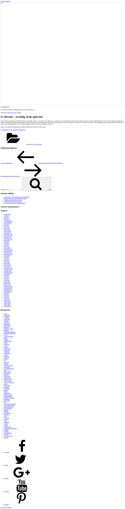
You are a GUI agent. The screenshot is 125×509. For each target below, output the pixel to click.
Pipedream (7, 388)
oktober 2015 (7, 237)
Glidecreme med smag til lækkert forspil (15, 203)
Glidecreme (7, 353)
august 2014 (7, 255)
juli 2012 (6, 294)
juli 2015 (6, 242)
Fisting (6, 347)
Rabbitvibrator (8, 396)
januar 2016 (7, 232)
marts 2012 (7, 300)
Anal (5, 313)
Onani (5, 384)
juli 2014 (6, 257)
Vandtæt (6, 430)
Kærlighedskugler (9, 368)
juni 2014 (6, 258)
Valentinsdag (7, 427)
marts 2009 (7, 304)
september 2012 (8, 291)
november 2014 (8, 251)
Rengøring (7, 399)
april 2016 (7, 228)
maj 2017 (6, 217)
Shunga (6, 410)
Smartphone (7, 413)
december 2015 (8, 234)
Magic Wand (7, 371)
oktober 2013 (7, 271)
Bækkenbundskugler (9, 332)
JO (5, 361)
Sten (5, 416)
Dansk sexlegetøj (8, 336)
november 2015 (8, 235)
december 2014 (8, 249)
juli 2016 (6, 225)
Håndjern (6, 356)
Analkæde (7, 316)
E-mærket (6, 344)
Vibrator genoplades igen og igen (13, 200)
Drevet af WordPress (6, 507)
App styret (7, 322)
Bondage (6, 327)
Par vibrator (7, 385)
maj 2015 (6, 245)
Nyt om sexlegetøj (37, 144)
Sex (5, 402)
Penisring (6, 387)
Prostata (6, 390)
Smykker (6, 414)
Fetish (5, 345)
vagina (6, 425)
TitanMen (6, 422)
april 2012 (7, 298)
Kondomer (7, 367)
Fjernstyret (7, 350)
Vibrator (6, 431)
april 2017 (7, 219)
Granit (5, 355)
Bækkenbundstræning (10, 333)
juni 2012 (6, 295)
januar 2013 (7, 285)
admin (19, 112)
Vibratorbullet (7, 433)
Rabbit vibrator (8, 394)
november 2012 (8, 288)
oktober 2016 (7, 220)
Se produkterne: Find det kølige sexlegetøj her (13, 130)
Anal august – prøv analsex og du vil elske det (16, 197)
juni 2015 (6, 243)
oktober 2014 (7, 252)
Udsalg (6, 424)
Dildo (5, 338)
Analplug (6, 318)
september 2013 (8, 272)
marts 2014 (7, 263)
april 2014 (7, 262)
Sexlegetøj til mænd (9, 405)
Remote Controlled (9, 398)
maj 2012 (6, 297)
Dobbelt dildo (7, 341)
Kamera (6, 364)
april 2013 (7, 280)
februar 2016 (7, 231)
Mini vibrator (7, 381)
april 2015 (7, 246)
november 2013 (8, 269)
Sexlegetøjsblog (5, 107)
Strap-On (6, 417)
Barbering (6, 324)
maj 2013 (6, 278)
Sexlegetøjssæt (8, 408)
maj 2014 (6, 260)
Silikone (6, 411)
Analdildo (6, 315)
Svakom (6, 419)
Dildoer (6, 339)
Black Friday (7, 326)
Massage (6, 375)
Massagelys (7, 376)
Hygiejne (6, 358)
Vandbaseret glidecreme (10, 428)
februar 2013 (7, 283)
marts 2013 (7, 281)
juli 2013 (6, 275)
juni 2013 (6, 277)
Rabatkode (7, 393)
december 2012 (8, 286)
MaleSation (7, 373)
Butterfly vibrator (8, 329)
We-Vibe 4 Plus (8, 436)
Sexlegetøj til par (8, 407)
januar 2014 (7, 266)
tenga (5, 421)
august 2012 (7, 292)
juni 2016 (6, 226)
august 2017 (7, 214)
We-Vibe (6, 434)
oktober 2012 (7, 289)
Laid (5, 370)
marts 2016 (7, 229)
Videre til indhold (5, 1)
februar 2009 (7, 306)
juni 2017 (6, 216)
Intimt (5, 359)
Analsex (6, 321)
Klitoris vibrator (8, 365)
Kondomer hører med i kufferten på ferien (15, 198)
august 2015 (7, 240)
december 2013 (8, 268)
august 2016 (7, 223)
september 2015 (8, 239)
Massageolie (7, 378)
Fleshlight (6, 352)
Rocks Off (7, 401)
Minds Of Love (8, 379)
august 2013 (7, 274)
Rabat (5, 391)
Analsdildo (7, 319)
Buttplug (6, 330)
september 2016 (8, 222)
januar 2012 (7, 303)
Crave (5, 335)
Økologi (6, 437)
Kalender (6, 362)
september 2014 (8, 254)
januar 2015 (7, 248)
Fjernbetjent (7, 348)
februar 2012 (7, 301)
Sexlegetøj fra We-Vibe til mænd (13, 201)
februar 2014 (7, 265)
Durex (5, 342)
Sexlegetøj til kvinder (9, 404)
